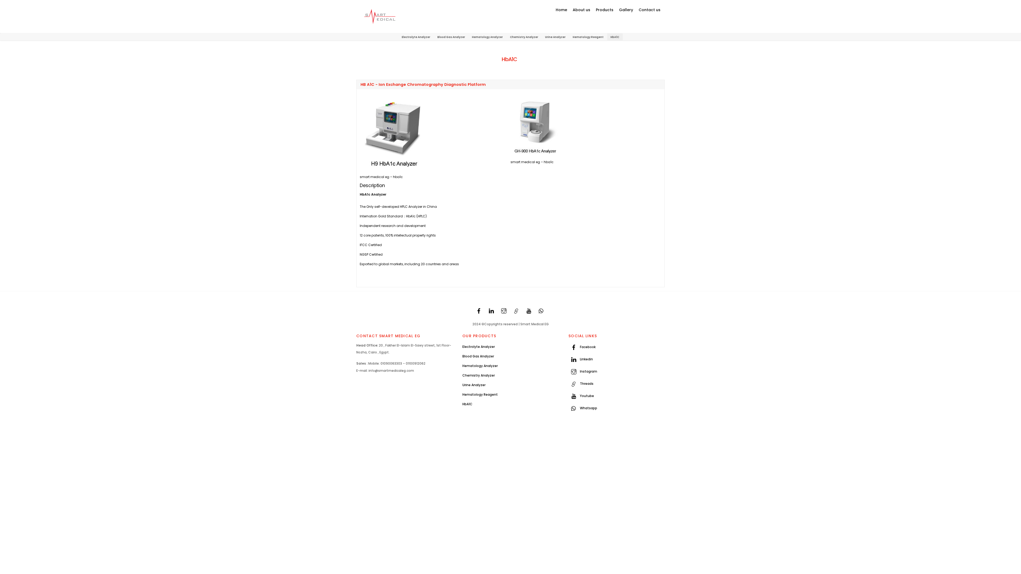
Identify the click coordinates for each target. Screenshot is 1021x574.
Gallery (626, 9)
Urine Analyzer (555, 37)
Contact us (649, 9)
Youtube (586, 396)
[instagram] (504, 310)
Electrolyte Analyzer (416, 37)
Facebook (587, 347)
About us (581, 9)
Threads (586, 383)
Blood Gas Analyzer (451, 37)
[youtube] (529, 310)
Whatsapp (588, 408)
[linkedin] (491, 310)
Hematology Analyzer (487, 37)
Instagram (588, 371)
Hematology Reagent (588, 37)
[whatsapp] (541, 310)
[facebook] (479, 310)
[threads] (516, 310)
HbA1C (614, 37)
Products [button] (604, 9)
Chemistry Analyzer (524, 37)
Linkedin (586, 359)
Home (561, 9)
